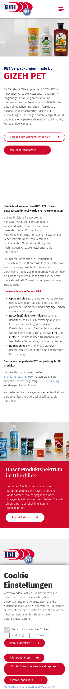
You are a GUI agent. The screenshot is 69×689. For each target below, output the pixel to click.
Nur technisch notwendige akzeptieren (34, 666)
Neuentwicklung (49, 381)
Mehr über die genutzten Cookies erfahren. (30, 686)
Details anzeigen (20, 643)
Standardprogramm (15, 376)
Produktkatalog (21, 517)
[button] (60, 530)
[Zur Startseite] (18, 9)
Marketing (18, 635)
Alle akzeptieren (20, 657)
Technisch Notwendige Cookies (30, 629)
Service (41, 635)
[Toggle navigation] (61, 9)
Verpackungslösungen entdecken (30, 137)
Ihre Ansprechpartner (23, 150)
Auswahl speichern (22, 680)
